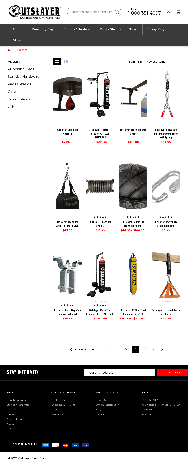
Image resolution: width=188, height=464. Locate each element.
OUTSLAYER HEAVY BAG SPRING (100, 223)
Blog (99, 409)
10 (144, 349)
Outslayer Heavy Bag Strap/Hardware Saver (67, 223)
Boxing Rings (156, 29)
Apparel (18, 29)
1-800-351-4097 (150, 400)
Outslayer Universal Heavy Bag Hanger (166, 312)
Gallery (100, 414)
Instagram (147, 414)
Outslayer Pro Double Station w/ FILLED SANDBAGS (100, 133)
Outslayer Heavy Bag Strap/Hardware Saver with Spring (166, 133)
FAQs (54, 409)
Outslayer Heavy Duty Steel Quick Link (165, 223)
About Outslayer (107, 392)
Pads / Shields (110, 29)
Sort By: (135, 61)
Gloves (134, 29)
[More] (60, 28)
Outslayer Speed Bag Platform (67, 131)
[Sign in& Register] (168, 12)
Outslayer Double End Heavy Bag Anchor (133, 223)
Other (17, 40)
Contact (146, 392)
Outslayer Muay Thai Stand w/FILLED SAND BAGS (100, 312)
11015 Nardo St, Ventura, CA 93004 (161, 404)
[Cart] (178, 12)
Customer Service (63, 392)
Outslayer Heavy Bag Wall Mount (133, 131)
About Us (101, 400)
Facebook (146, 409)
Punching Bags (43, 29)
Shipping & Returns (63, 404)
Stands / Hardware (78, 29)
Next (155, 349)
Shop (10, 392)
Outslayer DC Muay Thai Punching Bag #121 (133, 312)
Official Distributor (107, 404)
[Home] (9, 50)
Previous (80, 349)
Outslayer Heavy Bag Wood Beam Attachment (67, 312)
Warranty (57, 414)
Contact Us (58, 400)
